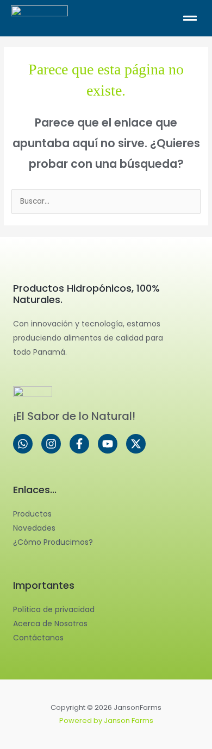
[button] (156, 18)
